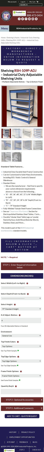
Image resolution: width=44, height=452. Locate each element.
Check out (36, 450)
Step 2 (21, 450)
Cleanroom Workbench (19, 211)
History (12, 432)
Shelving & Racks (13, 37)
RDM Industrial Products (6, 16)
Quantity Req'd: (9, 386)
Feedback (23, 442)
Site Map (11, 442)
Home (3, 37)
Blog (35, 442)
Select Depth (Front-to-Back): (15, 294)
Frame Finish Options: (11, 371)
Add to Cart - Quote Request (22, 416)
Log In (23, 2)
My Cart (32, 2)
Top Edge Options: (10, 357)
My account (12, 2)
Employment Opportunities (22, 437)
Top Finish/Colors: (10, 342)
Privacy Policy (28, 432)
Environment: (6, 332)
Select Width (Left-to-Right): (14, 283)
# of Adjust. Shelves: (11, 315)
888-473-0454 (34, 15)
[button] (4, 28)
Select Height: (8, 304)
